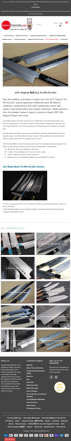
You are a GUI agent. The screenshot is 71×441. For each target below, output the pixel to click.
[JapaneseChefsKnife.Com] (17, 24)
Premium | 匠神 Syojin (14, 418)
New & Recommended (52, 39)
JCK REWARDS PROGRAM (36, 399)
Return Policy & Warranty (35, 368)
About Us (30, 376)
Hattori (17, 421)
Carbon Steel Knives (20, 39)
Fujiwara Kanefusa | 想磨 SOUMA (32, 421)
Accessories (64, 39)
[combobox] (40, 24)
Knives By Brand (9, 35)
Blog (28, 379)
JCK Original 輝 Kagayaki (31, 418)
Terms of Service (32, 402)
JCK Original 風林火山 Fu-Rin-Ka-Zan (54, 418)
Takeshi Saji (38, 427)
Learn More (35, 7)
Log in (61, 23)
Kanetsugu (55, 421)
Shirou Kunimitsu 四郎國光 (16, 427)
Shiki (62, 424)
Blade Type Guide (32, 385)
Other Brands (60, 427)
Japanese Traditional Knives (38, 35)
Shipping (29, 365)
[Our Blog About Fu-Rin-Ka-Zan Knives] (25, 201)
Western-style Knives (22, 35)
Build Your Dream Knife (58, 35)
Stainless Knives (7, 39)
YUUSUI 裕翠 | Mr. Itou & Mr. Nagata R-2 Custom (43, 424)
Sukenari (29, 427)
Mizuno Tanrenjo (20, 424)
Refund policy (31, 405)
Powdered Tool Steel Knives (36, 39)
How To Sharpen (32, 391)
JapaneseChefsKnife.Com (41, 431)
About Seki (30, 382)
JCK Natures (9, 421)
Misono (11, 424)
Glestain (47, 421)
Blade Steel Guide (32, 388)
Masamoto (64, 421)
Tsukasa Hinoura (49, 427)
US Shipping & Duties (34, 408)
